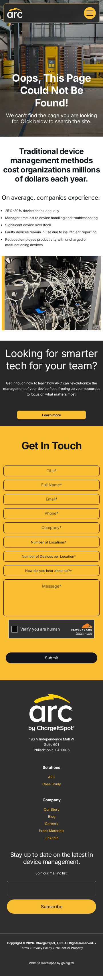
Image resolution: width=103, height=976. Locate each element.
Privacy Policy (41, 948)
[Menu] (90, 13)
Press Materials (51, 831)
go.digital (67, 963)
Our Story (52, 809)
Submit (51, 657)
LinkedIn (51, 838)
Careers (51, 823)
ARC (51, 777)
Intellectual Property (69, 948)
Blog (51, 816)
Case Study (51, 784)
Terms (24, 948)
